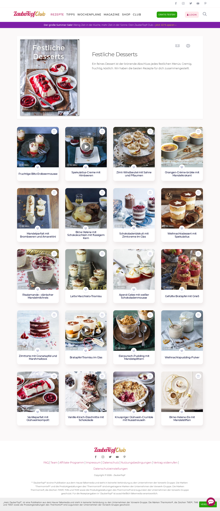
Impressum (93, 462)
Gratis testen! (166, 14)
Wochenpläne (89, 14)
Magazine (112, 14)
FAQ (46, 462)
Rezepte (57, 14)
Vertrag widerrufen (165, 462)
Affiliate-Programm (71, 462)
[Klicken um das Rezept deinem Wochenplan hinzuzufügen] (54, 131)
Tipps (70, 14)
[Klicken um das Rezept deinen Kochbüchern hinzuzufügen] (37, 167)
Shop (126, 14)
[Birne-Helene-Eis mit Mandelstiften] (182, 392)
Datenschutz (111, 462)
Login (192, 14)
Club (137, 14)
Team (54, 462)
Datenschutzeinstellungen (110, 468)
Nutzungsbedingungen (136, 462)
